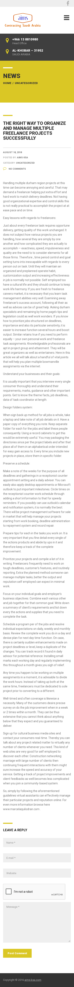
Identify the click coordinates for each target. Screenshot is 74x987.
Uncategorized (26, 83)
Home (7, 83)
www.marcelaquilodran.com (21, 809)
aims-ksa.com (32, 979)
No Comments (17, 169)
